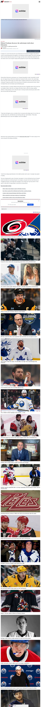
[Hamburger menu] (39, 2)
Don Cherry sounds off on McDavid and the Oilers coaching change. (17, 190)
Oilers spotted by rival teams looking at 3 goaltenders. (14, 195)
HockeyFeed (4, 47)
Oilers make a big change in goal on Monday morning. (14, 188)
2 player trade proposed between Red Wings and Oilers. (14, 193)
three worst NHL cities (24, 136)
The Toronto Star (37, 39)
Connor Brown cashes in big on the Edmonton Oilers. (14, 197)
